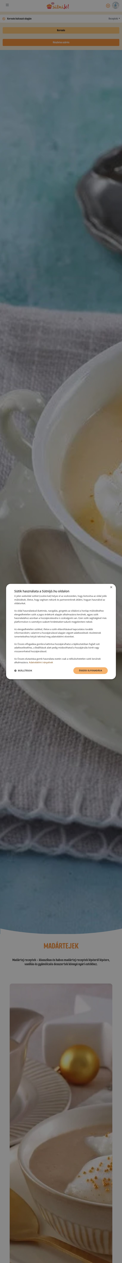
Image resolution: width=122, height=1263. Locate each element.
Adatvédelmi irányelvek (41, 662)
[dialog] (61, 631)
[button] (23, 670)
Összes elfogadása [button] (90, 670)
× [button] (111, 587)
